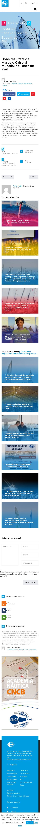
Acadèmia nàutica (13, 649)
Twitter (13, 811)
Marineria (23, 776)
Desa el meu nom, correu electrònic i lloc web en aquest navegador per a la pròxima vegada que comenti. (19, 574)
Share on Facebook (9, 94)
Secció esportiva (26, 782)
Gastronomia (11, 776)
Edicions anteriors (13, 793)
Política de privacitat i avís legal (18, 796)
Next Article (33, 177)
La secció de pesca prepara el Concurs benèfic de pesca (18, 465)
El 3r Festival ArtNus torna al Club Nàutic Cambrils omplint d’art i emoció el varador (19, 493)
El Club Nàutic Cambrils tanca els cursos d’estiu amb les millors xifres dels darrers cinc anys (19, 377)
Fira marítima (24, 774)
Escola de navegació (30, 649)
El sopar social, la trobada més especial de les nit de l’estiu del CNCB (19, 406)
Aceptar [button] (29, 823)
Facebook (14, 808)
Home (4, 41)
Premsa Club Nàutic (10, 82)
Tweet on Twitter (24, 94)
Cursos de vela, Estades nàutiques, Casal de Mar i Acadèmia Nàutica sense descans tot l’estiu (19, 521)
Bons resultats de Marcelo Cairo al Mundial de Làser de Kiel (18, 64)
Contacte (10, 790)
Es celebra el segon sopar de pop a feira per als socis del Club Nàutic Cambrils (19, 435)
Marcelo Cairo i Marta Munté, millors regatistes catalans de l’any (18, 250)
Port (21, 779)
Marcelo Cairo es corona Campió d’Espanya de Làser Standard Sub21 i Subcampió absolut (19, 337)
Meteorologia (12, 779)
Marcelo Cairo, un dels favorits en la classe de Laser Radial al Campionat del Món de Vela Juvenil (19, 307)
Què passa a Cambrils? (11, 783)
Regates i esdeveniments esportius (15, 33)
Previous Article (7, 177)
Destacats (16, 23)
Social (22, 785)
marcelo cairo (6, 153)
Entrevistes (24, 771)
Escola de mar (12, 774)
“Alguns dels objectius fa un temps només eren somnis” (17, 222)
